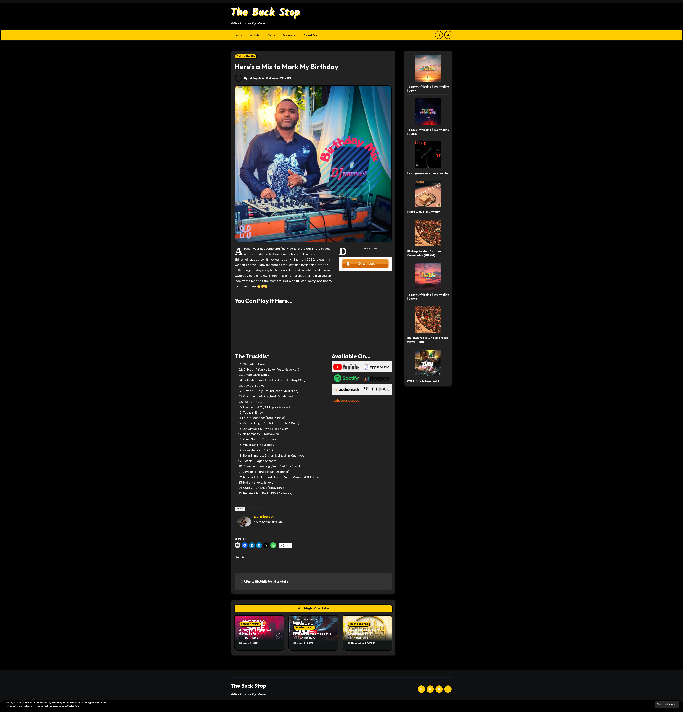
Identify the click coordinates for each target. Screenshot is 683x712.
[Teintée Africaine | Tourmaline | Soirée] (428, 276)
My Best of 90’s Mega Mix (312, 634)
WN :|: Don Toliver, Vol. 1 (423, 381)
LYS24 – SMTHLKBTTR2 (423, 212)
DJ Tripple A (256, 78)
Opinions (290, 35)
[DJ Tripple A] (244, 521)
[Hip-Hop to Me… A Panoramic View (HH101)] (428, 319)
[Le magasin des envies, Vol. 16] (428, 154)
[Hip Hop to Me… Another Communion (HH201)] (428, 233)
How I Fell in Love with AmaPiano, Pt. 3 (364, 632)
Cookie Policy (74, 706)
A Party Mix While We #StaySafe (265, 581)
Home (237, 35)
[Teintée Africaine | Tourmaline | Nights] (428, 111)
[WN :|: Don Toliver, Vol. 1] (428, 363)
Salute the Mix (246, 56)
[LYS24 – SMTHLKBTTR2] (428, 194)
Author (240, 508)
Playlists (253, 35)
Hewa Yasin (361, 637)
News (271, 35)
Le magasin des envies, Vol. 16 (427, 173)
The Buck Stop (265, 12)
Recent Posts (255, 508)
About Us (310, 35)
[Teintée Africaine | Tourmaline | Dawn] (428, 68)
